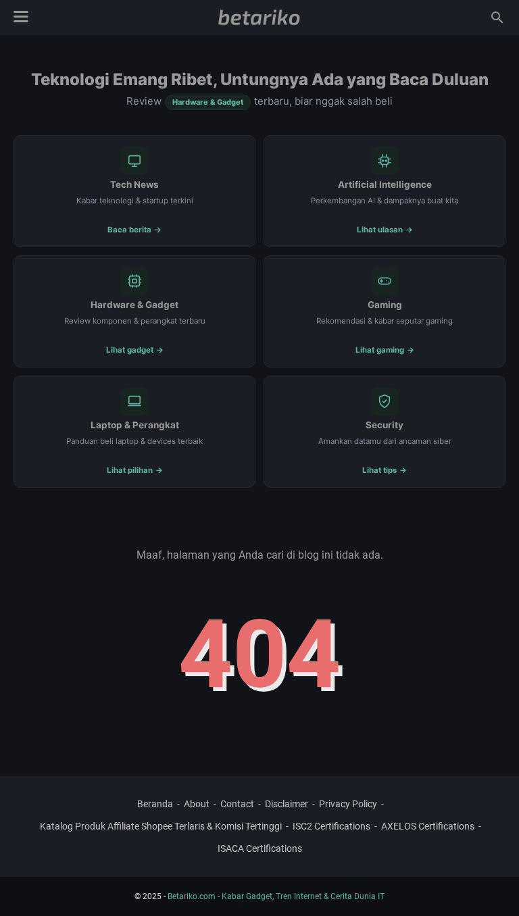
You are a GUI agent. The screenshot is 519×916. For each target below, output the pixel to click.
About (196, 803)
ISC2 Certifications (331, 826)
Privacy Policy (348, 803)
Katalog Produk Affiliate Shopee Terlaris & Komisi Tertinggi (161, 826)
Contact (237, 803)
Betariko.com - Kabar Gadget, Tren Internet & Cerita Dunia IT (276, 896)
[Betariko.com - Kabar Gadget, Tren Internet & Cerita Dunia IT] (259, 17)
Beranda (155, 803)
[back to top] (491, 885)
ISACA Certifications (260, 848)
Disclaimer (286, 803)
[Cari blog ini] (497, 17)
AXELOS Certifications (427, 826)
